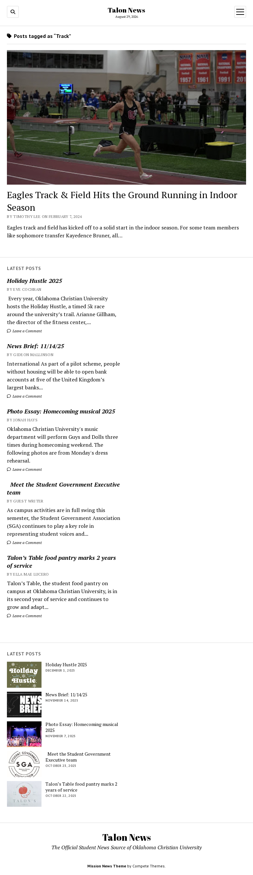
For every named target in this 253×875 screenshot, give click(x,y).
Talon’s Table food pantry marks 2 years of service (61, 561)
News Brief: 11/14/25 (35, 346)
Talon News (126, 10)
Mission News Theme (106, 865)
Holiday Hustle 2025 (34, 281)
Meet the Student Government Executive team (63, 488)
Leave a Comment (27, 330)
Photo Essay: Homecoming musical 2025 (61, 411)
